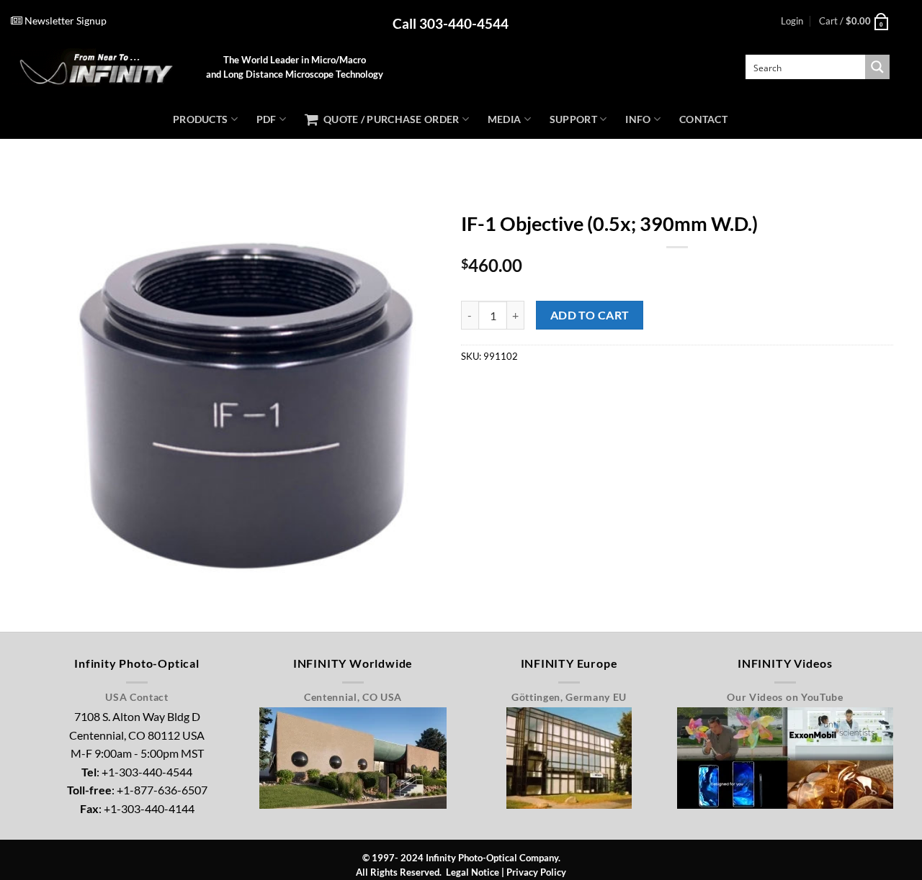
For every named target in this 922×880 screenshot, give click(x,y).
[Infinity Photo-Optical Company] (97, 67)
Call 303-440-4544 (451, 23)
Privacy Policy (536, 872)
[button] (792, 21)
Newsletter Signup (64, 20)
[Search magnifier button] (877, 67)
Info (637, 119)
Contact (703, 119)
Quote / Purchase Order (388, 119)
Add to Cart (590, 315)
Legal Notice (472, 872)
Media (504, 119)
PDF (266, 119)
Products (200, 119)
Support (573, 119)
